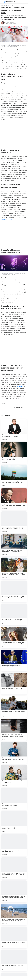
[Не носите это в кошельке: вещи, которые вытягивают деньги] (14, 430)
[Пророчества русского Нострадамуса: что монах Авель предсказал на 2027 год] (14, 591)
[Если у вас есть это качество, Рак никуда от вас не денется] (14, 937)
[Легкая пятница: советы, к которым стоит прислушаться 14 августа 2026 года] (14, 914)
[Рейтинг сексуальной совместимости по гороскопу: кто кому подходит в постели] (14, 707)
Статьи (11, 5)
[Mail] (5, 1)
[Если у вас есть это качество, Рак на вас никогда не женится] (14, 845)
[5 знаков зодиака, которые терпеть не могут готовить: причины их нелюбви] (14, 637)
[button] (14, 34)
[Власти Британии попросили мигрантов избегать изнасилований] (14, 822)
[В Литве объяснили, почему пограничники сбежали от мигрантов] (14, 476)
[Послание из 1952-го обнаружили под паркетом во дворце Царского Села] (14, 614)
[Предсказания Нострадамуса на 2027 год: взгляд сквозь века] (14, 453)
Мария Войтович (10, 22)
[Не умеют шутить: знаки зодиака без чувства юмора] (14, 776)
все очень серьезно (6, 219)
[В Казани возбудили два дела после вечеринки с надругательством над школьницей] (14, 730)
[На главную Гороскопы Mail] (10, 1)
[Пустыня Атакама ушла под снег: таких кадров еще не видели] (14, 960)
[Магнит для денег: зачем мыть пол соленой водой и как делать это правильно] (14, 545)
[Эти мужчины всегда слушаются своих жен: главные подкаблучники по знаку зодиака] (14, 522)
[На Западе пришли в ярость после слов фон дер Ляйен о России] (14, 660)
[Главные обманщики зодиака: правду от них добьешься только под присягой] (14, 891)
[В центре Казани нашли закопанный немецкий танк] (14, 683)
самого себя (19, 386)
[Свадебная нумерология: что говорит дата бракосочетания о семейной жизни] (14, 568)
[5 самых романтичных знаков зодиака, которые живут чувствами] (14, 799)
